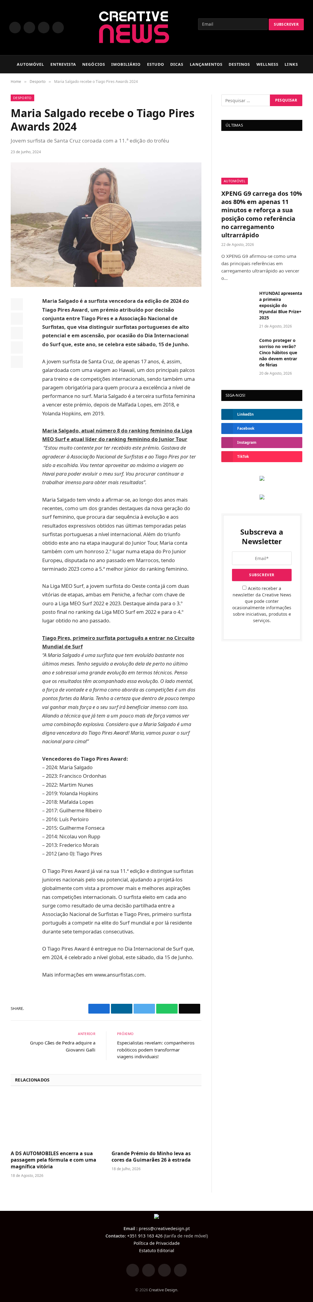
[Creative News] (133, 27)
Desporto (22, 97)
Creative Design (163, 1290)
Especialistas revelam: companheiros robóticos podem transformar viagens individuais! (155, 1049)
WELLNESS (267, 64)
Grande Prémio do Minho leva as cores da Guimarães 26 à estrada (151, 1156)
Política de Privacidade (157, 1243)
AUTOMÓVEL (30, 64)
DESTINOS (239, 64)
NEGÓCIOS (93, 64)
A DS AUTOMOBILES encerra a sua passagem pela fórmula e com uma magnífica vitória (53, 1160)
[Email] (17, 362)
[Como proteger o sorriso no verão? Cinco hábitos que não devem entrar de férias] (237, 348)
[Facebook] (17, 304)
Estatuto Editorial (156, 1250)
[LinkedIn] (17, 333)
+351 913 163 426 (145, 1236)
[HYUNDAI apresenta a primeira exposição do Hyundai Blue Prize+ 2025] (237, 301)
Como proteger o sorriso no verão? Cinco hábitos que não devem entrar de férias (278, 352)
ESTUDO (155, 64)
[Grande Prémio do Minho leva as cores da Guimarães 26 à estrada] (156, 1120)
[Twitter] (17, 319)
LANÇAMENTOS (206, 64)
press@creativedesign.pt (164, 1228)
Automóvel (234, 181)
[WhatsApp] (17, 347)
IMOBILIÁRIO (126, 64)
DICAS (176, 64)
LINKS (291, 64)
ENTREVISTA (63, 64)
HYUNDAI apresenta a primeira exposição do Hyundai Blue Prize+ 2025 (280, 305)
